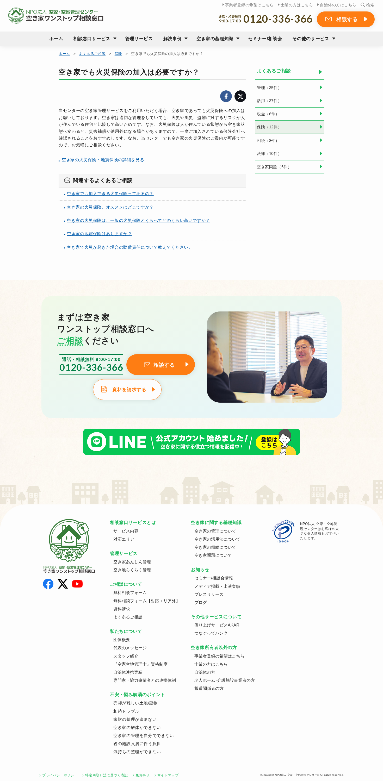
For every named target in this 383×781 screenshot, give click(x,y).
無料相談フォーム (130, 592)
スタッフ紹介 (125, 656)
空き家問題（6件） (274, 167)
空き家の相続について (215, 547)
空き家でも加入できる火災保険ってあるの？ (110, 193)
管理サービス (139, 38)
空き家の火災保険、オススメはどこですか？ (110, 207)
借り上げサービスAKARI (217, 625)
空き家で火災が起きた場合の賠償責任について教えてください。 (130, 247)
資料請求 (121, 609)
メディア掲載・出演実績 (217, 586)
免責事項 (142, 775)
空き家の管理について (215, 531)
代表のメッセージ (130, 648)
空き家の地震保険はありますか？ (99, 234)
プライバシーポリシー (60, 775)
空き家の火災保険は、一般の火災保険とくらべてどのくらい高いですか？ (138, 220)
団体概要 (121, 640)
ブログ (200, 602)
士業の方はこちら (297, 5)
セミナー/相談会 (265, 38)
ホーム (56, 38)
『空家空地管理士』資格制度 (140, 664)
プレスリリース (209, 594)
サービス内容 (125, 531)
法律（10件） (269, 153)
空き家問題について (213, 555)
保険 (118, 54)
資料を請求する (129, 389)
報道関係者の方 (209, 688)
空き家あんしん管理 (132, 562)
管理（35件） (269, 87)
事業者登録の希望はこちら (249, 5)
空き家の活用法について (217, 539)
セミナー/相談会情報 (213, 578)
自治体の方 (204, 672)
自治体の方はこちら (338, 5)
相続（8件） (268, 140)
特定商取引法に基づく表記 (106, 775)
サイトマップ (168, 775)
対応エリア (123, 539)
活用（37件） (269, 100)
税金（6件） (268, 114)
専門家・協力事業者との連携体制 (144, 680)
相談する (347, 19)
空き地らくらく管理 (132, 570)
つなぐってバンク (211, 633)
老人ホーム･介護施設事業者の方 (224, 680)
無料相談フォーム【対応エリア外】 (146, 601)
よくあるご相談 (92, 54)
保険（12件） (269, 127)
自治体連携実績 (128, 672)
